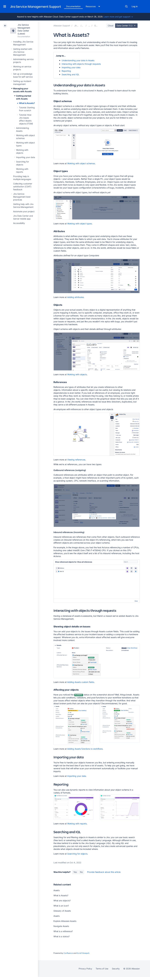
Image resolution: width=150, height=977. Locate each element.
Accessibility (19, 223)
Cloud (110, 25)
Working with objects (77, 374)
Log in (135, 6)
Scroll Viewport (83, 953)
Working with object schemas (81, 163)
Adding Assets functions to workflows (85, 749)
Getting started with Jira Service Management (22, 52)
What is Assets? (27, 103)
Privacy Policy (85, 968)
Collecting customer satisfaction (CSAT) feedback (22, 186)
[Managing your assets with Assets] (89, 25)
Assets (56, 890)
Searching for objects (77, 853)
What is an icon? (61, 905)
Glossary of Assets (62, 911)
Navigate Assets (61, 926)
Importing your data (25, 157)
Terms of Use (102, 968)
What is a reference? (63, 931)
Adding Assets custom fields (80, 682)
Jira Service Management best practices (21, 197)
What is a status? (61, 936)
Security (116, 968)
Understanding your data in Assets (78, 60)
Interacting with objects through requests (81, 64)
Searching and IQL (70, 74)
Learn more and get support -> (118, 16)
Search (126, 6)
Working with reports (77, 823)
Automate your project (23, 211)
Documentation (73, 6)
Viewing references (76, 459)
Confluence (68, 953)
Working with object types (79, 223)
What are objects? (62, 900)
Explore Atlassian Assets (64, 921)
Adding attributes (75, 297)
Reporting (66, 71)
